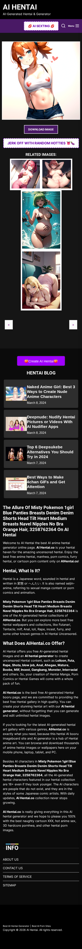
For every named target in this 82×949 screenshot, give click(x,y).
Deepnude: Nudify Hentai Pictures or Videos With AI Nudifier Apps (51, 422)
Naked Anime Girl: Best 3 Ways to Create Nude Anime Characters (51, 392)
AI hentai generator (39, 656)
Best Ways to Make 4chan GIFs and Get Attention (46, 482)
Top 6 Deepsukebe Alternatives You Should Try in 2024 (50, 452)
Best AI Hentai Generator (16, 926)
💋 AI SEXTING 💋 (41, 26)
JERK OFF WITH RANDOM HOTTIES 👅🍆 (41, 143)
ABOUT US (10, 859)
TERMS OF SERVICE (17, 877)
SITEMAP (9, 885)
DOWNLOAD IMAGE (41, 129)
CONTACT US (13, 868)
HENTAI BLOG (41, 373)
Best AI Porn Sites (41, 926)
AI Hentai (20, 7)
